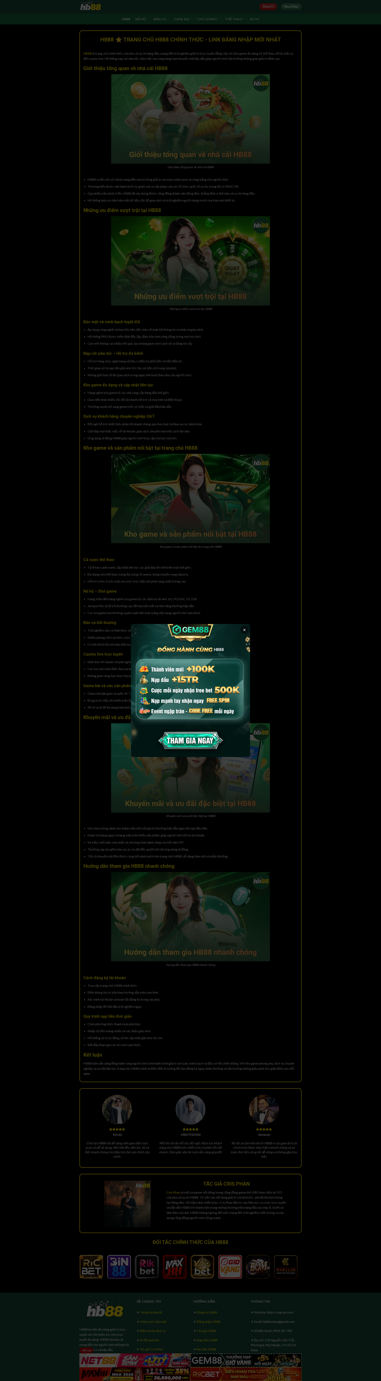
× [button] (244, 630)
